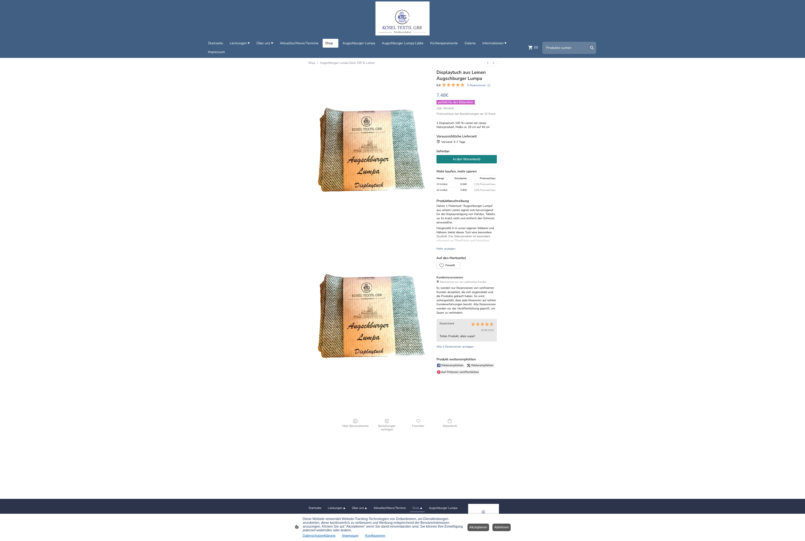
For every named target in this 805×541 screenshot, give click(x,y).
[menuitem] (488, 63)
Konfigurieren (375, 535)
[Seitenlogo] (402, 18)
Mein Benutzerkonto (355, 426)
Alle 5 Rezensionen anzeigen (455, 347)
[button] (448, 265)
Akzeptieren (478, 527)
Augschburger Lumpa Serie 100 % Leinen (347, 63)
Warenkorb (450, 426)
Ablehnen (501, 527)
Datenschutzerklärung (319, 535)
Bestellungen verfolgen (386, 427)
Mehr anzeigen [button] (445, 249)
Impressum (350, 535)
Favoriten (418, 426)
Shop (311, 63)
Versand (448, 108)
